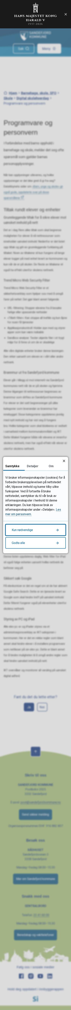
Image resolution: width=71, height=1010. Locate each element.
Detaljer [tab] (32, 466)
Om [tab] (51, 466)
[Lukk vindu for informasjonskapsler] (64, 461)
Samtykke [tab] (12, 466)
